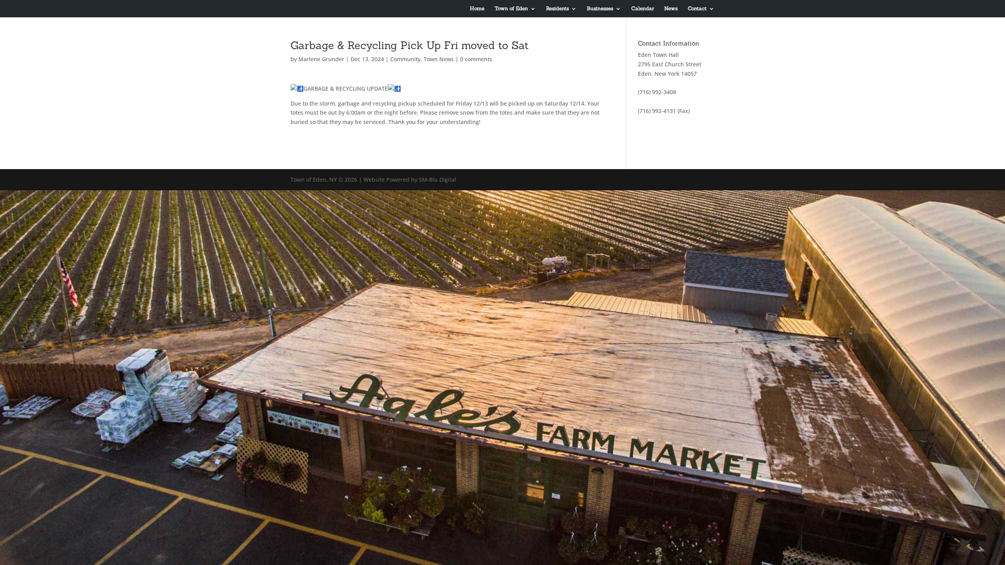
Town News (439, 59)
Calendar (642, 9)
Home (477, 9)
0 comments (476, 59)
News (671, 9)
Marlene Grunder (321, 59)
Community (405, 59)
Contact (697, 9)
